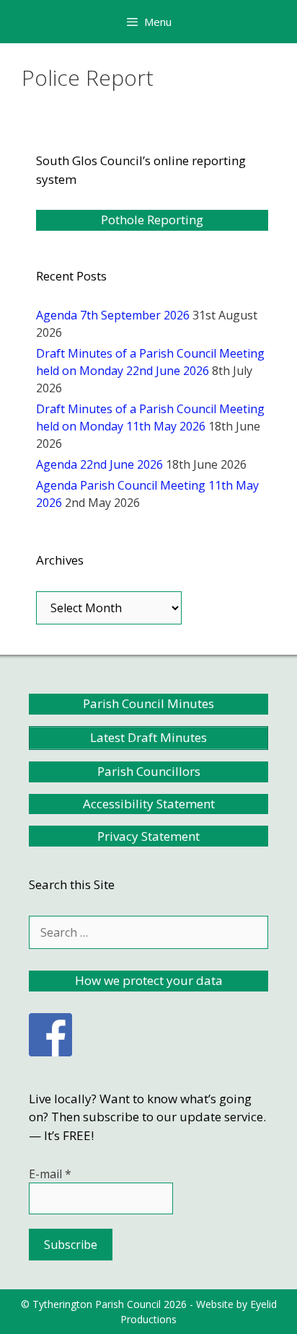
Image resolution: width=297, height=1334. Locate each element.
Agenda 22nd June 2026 (99, 464)
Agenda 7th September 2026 (113, 315)
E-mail (50, 1174)
